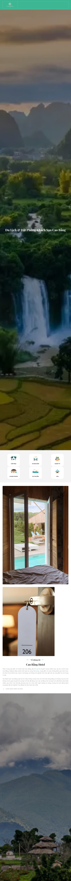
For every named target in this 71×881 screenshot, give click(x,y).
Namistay (36, 671)
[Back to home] (10, 4)
